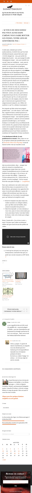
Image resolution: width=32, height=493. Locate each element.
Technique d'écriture (20, 44)
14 (18, 451)
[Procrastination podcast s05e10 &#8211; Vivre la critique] (8, 275)
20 (14, 453)
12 (10, 451)
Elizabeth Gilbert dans (13, 142)
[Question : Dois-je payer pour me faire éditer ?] (8, 291)
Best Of (14, 44)
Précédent (19, 23)
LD (11, 340)
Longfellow (25, 181)
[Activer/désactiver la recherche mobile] (26, 5)
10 (3, 451)
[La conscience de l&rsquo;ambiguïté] (21, 275)
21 (18, 453)
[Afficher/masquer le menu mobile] (29, 5)
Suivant (26, 23)
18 (7, 453)
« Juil (4, 460)
